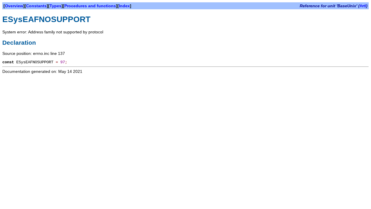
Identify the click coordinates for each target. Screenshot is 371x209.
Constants (36, 5)
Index (124, 5)
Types (55, 5)
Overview (14, 5)
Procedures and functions (90, 5)
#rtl (363, 5)
